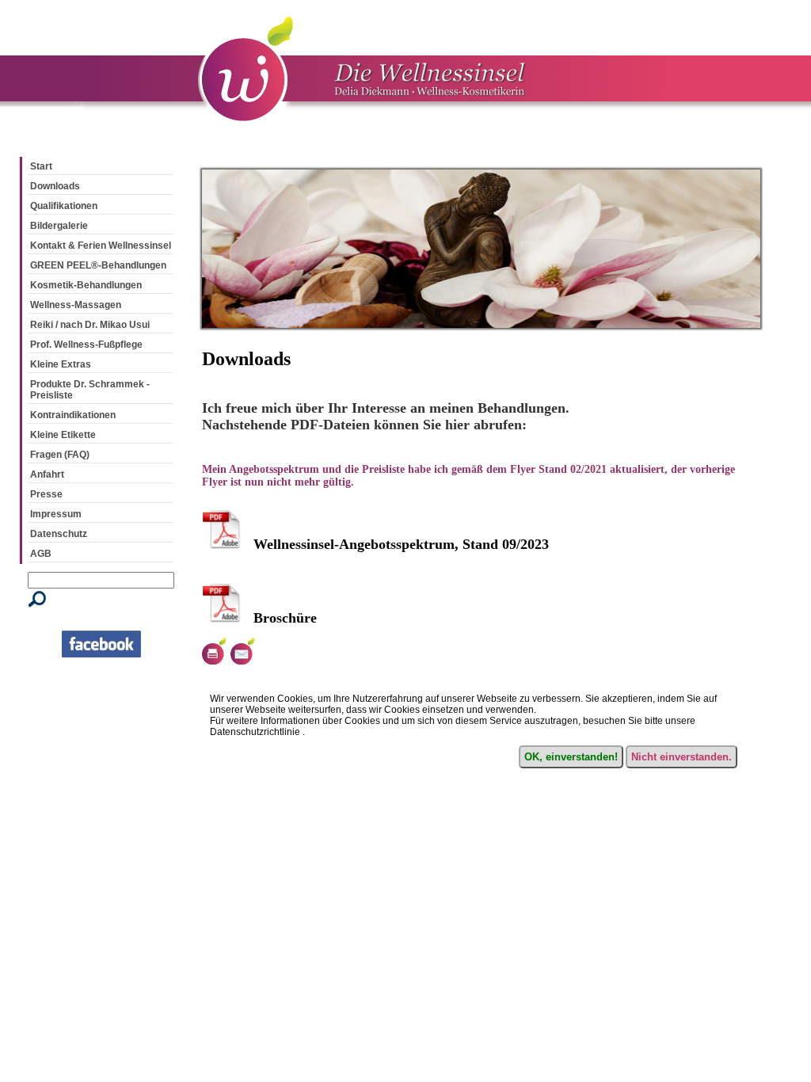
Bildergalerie (59, 225)
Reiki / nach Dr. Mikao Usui (90, 324)
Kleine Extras (60, 364)
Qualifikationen (63, 205)
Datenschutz (58, 533)
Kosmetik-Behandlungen (86, 285)
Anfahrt (47, 474)
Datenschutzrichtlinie (255, 731)
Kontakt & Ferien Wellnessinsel (100, 245)
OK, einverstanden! (571, 757)
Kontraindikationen (73, 415)
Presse (46, 494)
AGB (40, 553)
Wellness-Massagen (75, 305)
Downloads (55, 186)
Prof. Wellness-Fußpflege (86, 344)
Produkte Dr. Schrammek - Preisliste (90, 390)
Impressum (56, 514)
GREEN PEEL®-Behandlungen (98, 265)
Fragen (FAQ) (59, 454)
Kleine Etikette (63, 434)
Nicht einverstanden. (681, 757)
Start (41, 166)
